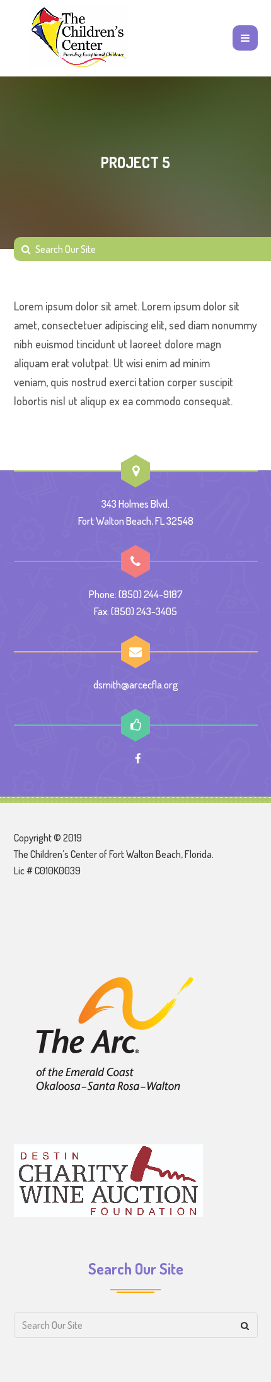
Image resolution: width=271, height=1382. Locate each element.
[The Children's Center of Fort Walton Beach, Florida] (79, 38)
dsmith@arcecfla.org (135, 684)
